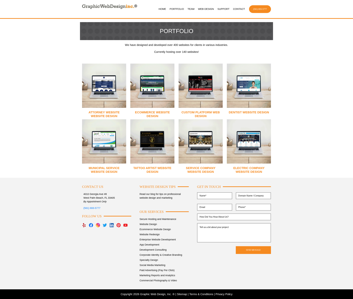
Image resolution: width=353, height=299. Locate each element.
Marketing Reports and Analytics (157, 275)
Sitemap (182, 294)
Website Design (148, 224)
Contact (239, 9)
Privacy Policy (224, 294)
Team (191, 9)
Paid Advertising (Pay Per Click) (157, 270)
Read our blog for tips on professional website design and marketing (160, 196)
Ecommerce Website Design (155, 229)
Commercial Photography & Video (158, 280)
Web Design (206, 9)
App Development (149, 244)
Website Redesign (150, 234)
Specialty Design (149, 260)
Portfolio (177, 9)
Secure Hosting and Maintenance (158, 219)
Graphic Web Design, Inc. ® (157, 294)
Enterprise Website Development (158, 239)
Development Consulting (153, 249)
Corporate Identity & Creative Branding (161, 255)
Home (162, 9)
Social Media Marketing (152, 265)
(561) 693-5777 (260, 9)
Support (223, 9)
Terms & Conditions (201, 294)
